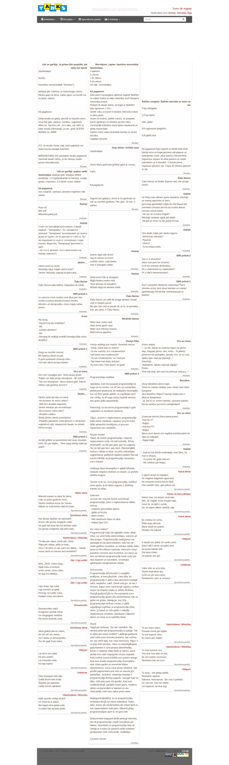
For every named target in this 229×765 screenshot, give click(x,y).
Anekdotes (49, 19)
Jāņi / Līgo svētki (78, 560)
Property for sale (76, 762)
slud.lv (49, 762)
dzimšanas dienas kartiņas (159, 762)
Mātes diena (81, 493)
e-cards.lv (56, 762)
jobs (91, 762)
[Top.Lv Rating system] (171, 754)
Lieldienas (186, 565)
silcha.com (65, 762)
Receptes (68, 19)
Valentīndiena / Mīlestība (75, 538)
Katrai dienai (184, 471)
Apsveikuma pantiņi (91, 19)
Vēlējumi (186, 539)
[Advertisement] (114, 43)
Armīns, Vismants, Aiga (180, 13)
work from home (125, 762)
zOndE (185, 751)
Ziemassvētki (80, 605)
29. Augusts (186, 8)
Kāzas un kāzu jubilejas (179, 494)
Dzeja (51, 758)
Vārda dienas (66, 758)
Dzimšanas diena (78, 515)
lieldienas (90, 758)
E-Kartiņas (113, 19)
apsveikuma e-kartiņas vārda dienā (122, 758)
